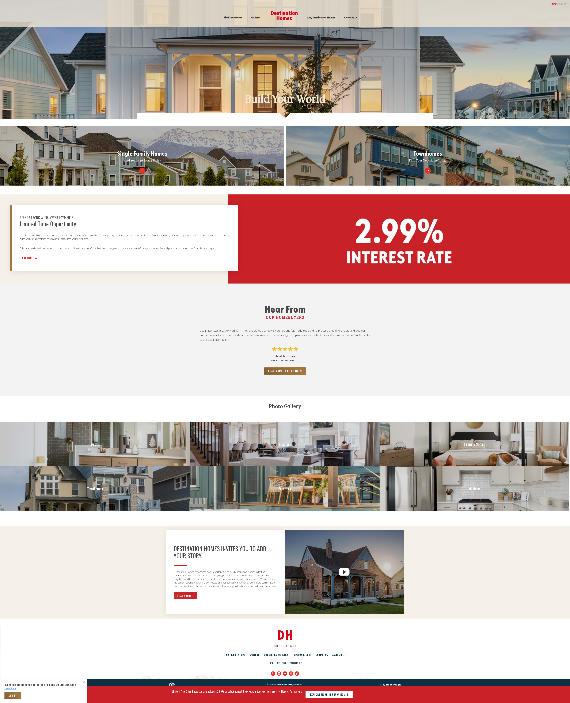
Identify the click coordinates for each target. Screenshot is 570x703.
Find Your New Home (234, 655)
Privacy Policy (282, 663)
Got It (12, 695)
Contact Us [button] (351, 17)
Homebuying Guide (302, 655)
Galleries (254, 655)
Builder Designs (393, 684)
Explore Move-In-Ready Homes (329, 694)
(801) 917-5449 (558, 4)
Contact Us (322, 655)
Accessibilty (339, 655)
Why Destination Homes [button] (321, 17)
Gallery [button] (255, 17)
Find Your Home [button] (233, 17)
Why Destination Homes (276, 655)
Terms (271, 663)
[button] (233, 17)
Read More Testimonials (285, 371)
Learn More (27, 258)
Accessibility (295, 663)
